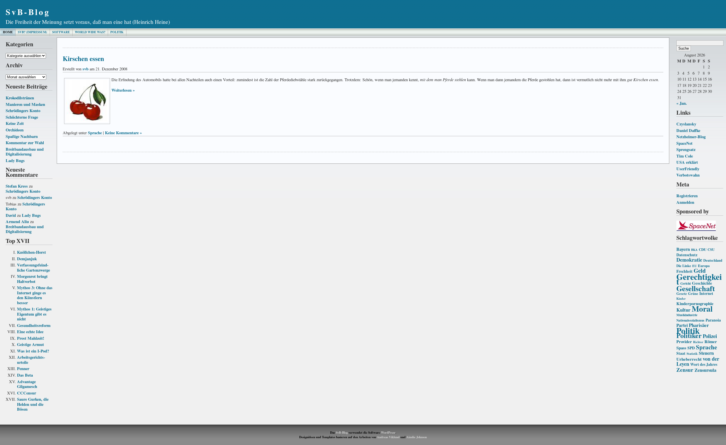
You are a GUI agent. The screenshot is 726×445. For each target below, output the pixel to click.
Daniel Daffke (688, 130)
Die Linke (683, 265)
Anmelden (685, 202)
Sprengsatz (685, 149)
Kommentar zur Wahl (25, 143)
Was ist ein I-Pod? (33, 351)
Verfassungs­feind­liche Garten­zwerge (33, 267)
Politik (117, 32)
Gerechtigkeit (699, 279)
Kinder (681, 298)
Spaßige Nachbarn (22, 136)
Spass (681, 348)
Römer (710, 341)
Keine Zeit (15, 123)
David (11, 215)
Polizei (710, 336)
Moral (702, 308)
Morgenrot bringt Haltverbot (32, 278)
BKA (694, 249)
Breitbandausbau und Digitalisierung (25, 151)
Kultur (683, 309)
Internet (706, 293)
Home (8, 32)
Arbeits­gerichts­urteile (31, 359)
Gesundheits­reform (33, 325)
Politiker (689, 335)
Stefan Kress (17, 186)
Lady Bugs (15, 160)
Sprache (706, 347)
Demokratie (689, 259)
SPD (691, 348)
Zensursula (705, 370)
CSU (711, 249)
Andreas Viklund (388, 437)
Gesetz (681, 293)
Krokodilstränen (20, 98)
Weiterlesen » (123, 90)
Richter (698, 342)
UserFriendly (687, 169)
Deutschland (712, 260)
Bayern (683, 249)
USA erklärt (687, 162)
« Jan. (681, 103)
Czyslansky (686, 124)
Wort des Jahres (703, 364)
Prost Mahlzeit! (30, 338)
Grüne (693, 293)
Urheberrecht (689, 359)
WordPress (388, 432)
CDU (702, 249)
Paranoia (713, 320)
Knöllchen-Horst (31, 252)
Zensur (684, 370)
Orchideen (15, 130)
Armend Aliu (17, 221)
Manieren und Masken (25, 104)
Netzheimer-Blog (691, 137)
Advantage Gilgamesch (27, 384)
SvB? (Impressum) (32, 32)
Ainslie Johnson (416, 437)
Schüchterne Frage (22, 117)
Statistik (692, 353)
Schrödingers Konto (23, 111)
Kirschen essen (83, 58)
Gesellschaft (695, 288)
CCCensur (26, 393)
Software (61, 32)
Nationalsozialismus (690, 320)
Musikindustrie (686, 314)
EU (694, 265)
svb (85, 69)
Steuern (706, 353)
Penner (23, 368)
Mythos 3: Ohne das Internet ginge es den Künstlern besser (34, 295)
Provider (684, 341)
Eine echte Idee (30, 332)
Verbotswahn (688, 175)
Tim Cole (684, 156)
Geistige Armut (30, 344)
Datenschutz (686, 255)
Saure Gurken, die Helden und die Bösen (32, 404)
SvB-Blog (28, 12)
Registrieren (687, 196)
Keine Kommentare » (123, 133)
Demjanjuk (27, 259)
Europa (704, 265)
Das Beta (25, 375)
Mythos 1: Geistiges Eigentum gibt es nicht (34, 314)
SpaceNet (684, 143)
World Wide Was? (90, 32)
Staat (680, 353)
